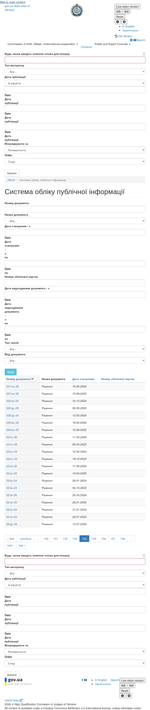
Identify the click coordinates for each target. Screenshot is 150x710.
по (6, 257)
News (38, 44)
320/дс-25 (12, 408)
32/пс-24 (11, 451)
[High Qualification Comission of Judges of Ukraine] (75, 10)
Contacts (86, 47)
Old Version (125, 36)
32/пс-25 (11, 444)
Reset (119, 17)
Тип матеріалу (14, 65)
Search (141, 40)
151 (55, 539)
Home (11, 180)
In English (128, 26)
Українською (130, 30)
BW (126, 12)
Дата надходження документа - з (27, 288)
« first (10, 539)
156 (103, 539)
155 (94, 539)
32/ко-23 (11, 488)
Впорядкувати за (16, 144)
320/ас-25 (12, 430)
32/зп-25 (11, 502)
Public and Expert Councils (112, 44)
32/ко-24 (11, 480)
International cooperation (60, 44)
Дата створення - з (17, 226)
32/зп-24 (11, 509)
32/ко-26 (11, 466)
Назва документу (16, 214)
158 (122, 539)
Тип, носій (12, 343)
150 (46, 539)
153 (74, 539)
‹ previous (25, 539)
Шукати (12, 173)
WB (118, 12)
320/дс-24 (12, 415)
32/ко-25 (11, 473)
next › (10, 545)
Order (8, 155)
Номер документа (17, 203)
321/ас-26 (12, 386)
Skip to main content (12, 2)
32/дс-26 (11, 524)
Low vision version (127, 6)
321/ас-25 (12, 393)
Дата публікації (15, 77)
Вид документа (15, 354)
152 (65, 539)
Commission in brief (20, 44)
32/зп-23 (11, 517)
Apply (10, 372)
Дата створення (83, 379)
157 (113, 539)
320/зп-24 (12, 401)
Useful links (12, 700)
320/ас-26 (12, 422)
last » (22, 545)
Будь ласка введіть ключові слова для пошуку (37, 54)
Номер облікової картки (21, 277)
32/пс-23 (11, 459)
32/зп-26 (11, 495)
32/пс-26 (11, 437)
